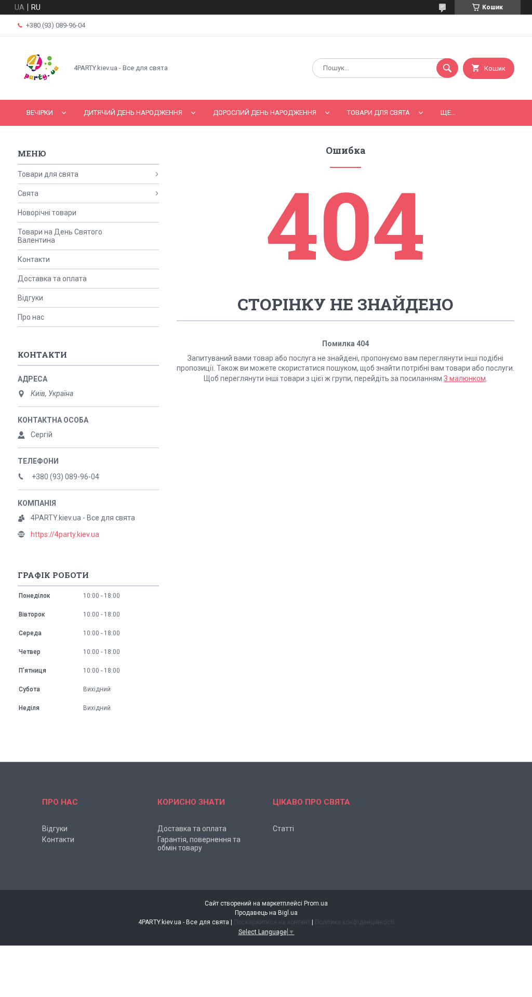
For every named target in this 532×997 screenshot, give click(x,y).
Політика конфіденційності (354, 922)
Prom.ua (316, 903)
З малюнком (465, 378)
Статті (283, 828)
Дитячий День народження (133, 112)
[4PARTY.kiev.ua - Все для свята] (40, 87)
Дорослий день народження (264, 112)
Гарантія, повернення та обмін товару (199, 843)
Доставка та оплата (52, 278)
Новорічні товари (47, 212)
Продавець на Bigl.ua (266, 912)
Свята (28, 193)
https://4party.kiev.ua (65, 534)
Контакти (34, 259)
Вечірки (39, 112)
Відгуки (30, 298)
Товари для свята (378, 112)
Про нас (31, 317)
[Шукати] (447, 68)
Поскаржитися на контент (272, 922)
